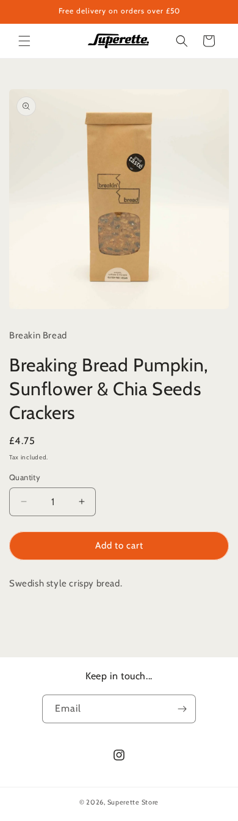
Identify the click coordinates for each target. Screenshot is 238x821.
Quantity (24, 477)
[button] (24, 40)
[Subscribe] (181, 709)
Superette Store (133, 802)
